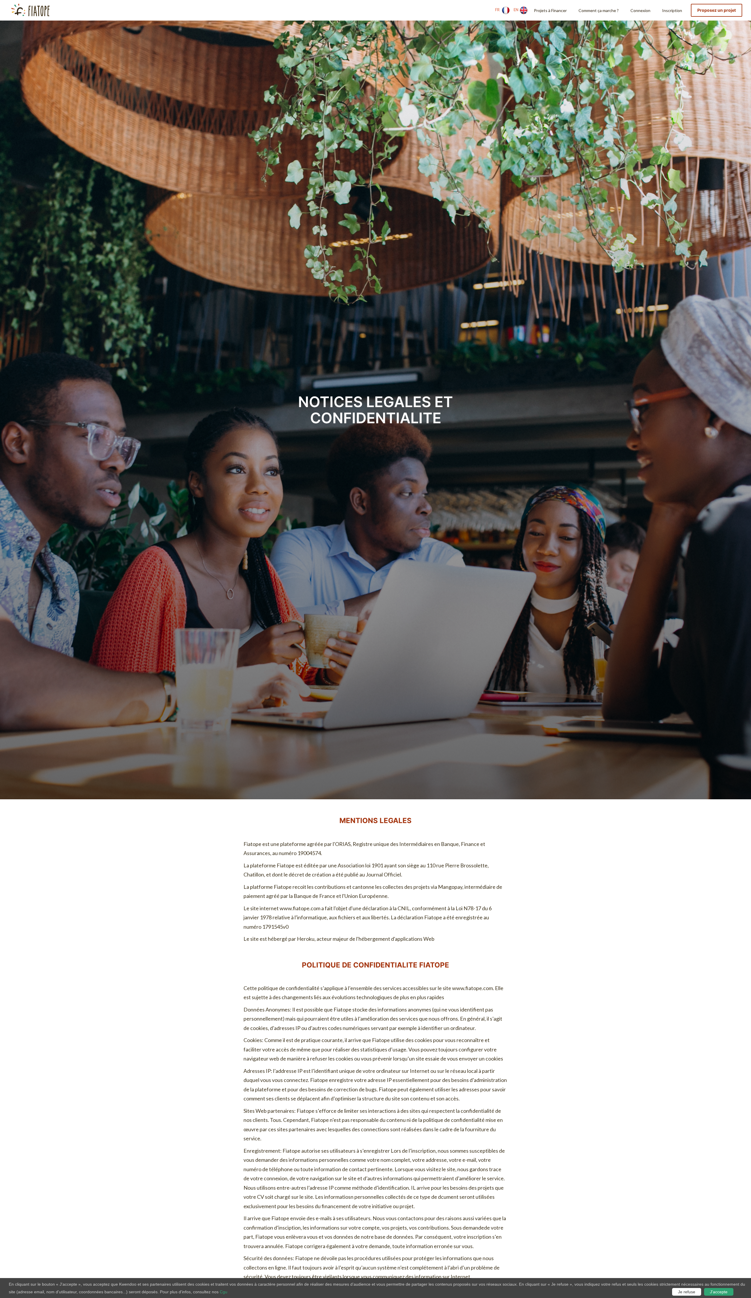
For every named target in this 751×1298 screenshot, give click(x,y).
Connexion (640, 10)
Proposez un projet (716, 10)
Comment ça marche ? (599, 10)
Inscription (672, 10)
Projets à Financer (550, 10)
